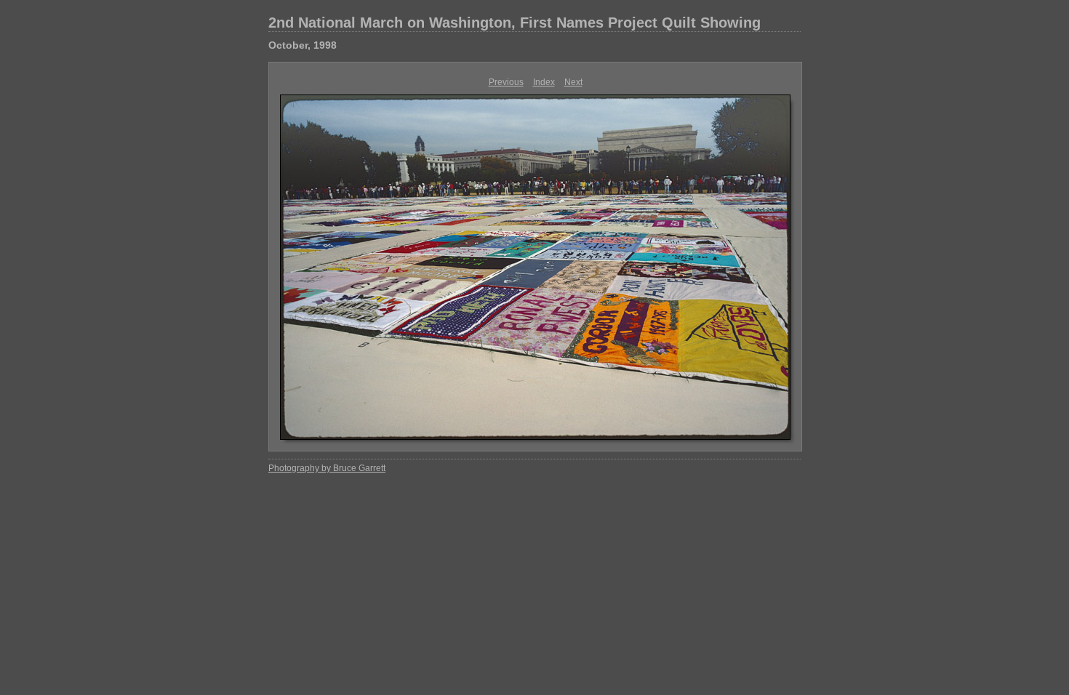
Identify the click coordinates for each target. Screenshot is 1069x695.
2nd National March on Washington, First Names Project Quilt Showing (514, 23)
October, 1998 (302, 45)
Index (544, 82)
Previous (506, 82)
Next (573, 82)
